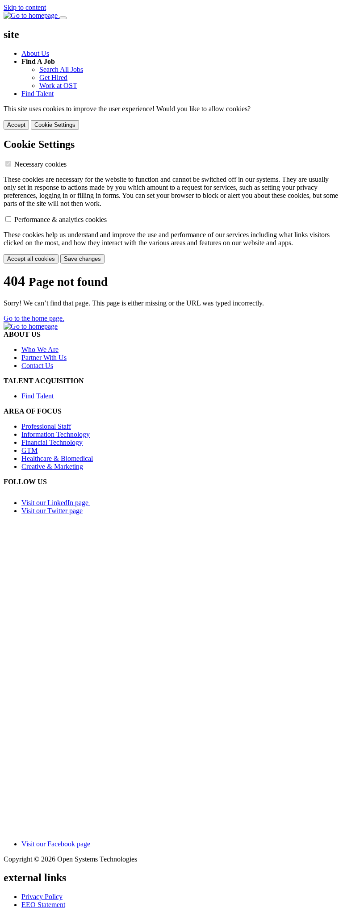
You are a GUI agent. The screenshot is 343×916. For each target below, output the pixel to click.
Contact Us (37, 365)
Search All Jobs (61, 69)
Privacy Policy (42, 896)
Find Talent (37, 93)
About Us (35, 53)
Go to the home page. (34, 318)
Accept (16, 124)
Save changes (82, 258)
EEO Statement (43, 904)
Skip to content (25, 7)
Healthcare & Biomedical (57, 458)
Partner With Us (44, 357)
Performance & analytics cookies (60, 219)
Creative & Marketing (52, 466)
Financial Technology (52, 442)
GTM (29, 450)
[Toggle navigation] (63, 18)
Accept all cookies (31, 258)
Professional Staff (46, 426)
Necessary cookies (40, 164)
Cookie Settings (54, 124)
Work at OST (58, 85)
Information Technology (55, 434)
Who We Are (40, 349)
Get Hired (53, 77)
